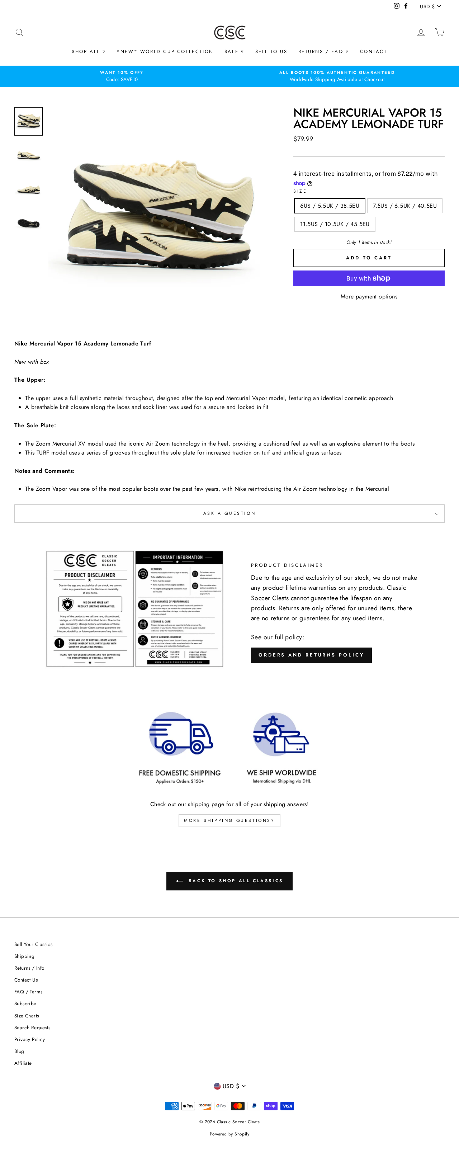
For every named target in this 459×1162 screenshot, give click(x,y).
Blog (19, 1051)
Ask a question (229, 513)
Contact (373, 51)
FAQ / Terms (28, 991)
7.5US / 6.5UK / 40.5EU (405, 206)
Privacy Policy (29, 1039)
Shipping (24, 956)
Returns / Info (29, 968)
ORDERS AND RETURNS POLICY (311, 654)
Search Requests (32, 1027)
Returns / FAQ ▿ (323, 51)
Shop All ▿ (89, 51)
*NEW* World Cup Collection (165, 51)
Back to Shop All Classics (234, 880)
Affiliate (23, 1063)
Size (300, 191)
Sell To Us (271, 51)
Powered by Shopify (229, 1134)
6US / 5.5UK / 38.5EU (329, 206)
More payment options (369, 296)
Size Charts (26, 1015)
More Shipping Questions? (229, 820)
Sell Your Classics (33, 944)
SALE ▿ (234, 51)
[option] (122, 76)
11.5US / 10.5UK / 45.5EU (335, 224)
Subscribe (25, 1003)
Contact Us (26, 979)
